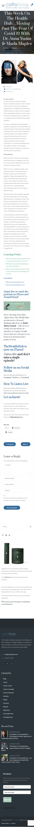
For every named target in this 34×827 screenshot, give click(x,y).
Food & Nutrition (8, 693)
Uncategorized (8, 717)
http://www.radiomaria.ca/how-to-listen (16, 393)
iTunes (20, 294)
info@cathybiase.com (11, 654)
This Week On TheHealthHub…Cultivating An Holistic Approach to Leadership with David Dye (16, 736)
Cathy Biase (8, 86)
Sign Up (7, 799)
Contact (13, 823)
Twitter (15, 377)
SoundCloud (10, 297)
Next (24, 444)
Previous (11, 444)
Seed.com (7, 577)
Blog (4, 679)
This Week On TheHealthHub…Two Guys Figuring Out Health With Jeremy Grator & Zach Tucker (16, 760)
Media (5, 699)
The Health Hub (16, 89)
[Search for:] (17, 526)
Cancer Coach (7, 686)
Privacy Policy (5, 823)
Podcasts (8, 89)
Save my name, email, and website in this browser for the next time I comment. (15, 499)
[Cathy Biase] (17, 5)
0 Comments (9, 91)
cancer (5, 682)
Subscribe (10, 354)
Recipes (5, 706)
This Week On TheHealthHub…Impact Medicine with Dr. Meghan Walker (15, 748)
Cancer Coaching (8, 689)
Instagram (7, 377)
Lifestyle (6, 696)
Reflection (6, 710)
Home (7, 48)
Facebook (25, 377)
